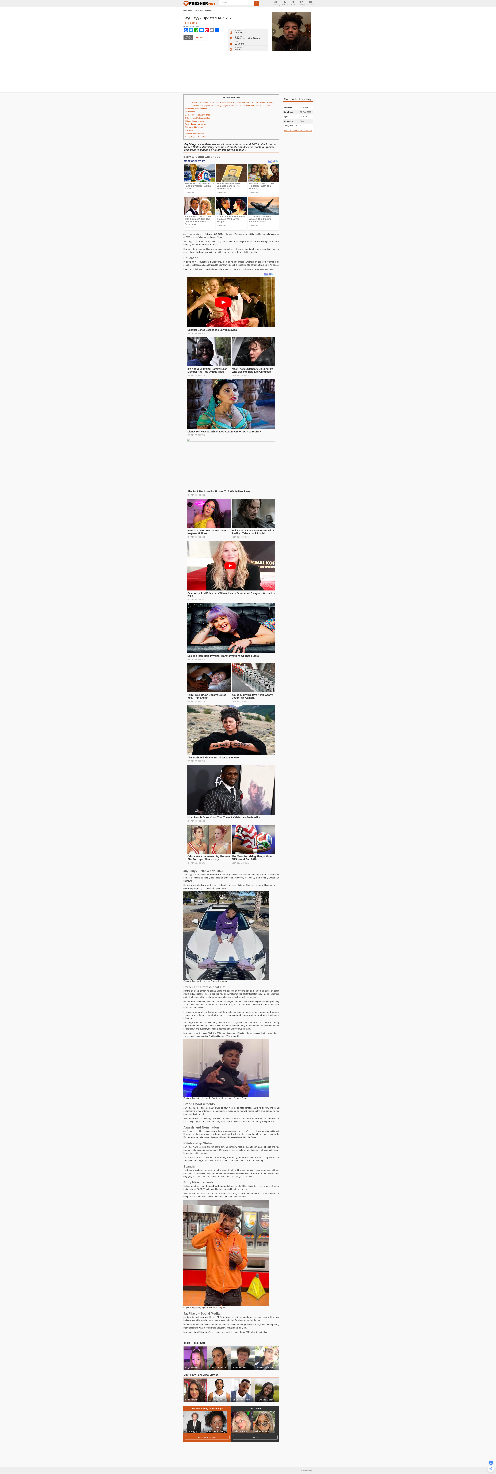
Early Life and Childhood (196, 109)
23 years (239, 44)
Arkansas (240, 38)
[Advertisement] (248, 72)
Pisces (238, 49)
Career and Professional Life (197, 118)
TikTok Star (199, 11)
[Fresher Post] (199, 3)
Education (190, 112)
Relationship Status (194, 127)
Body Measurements (194, 133)
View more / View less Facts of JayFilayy (298, 130)
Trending (302, 5)
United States (253, 38)
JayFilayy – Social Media (196, 136)
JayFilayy (190, 144)
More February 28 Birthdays (207, 1408)
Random (310, 5)
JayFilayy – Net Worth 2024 (197, 115)
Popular (293, 5)
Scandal (189, 130)
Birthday (285, 5)
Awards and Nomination (195, 124)
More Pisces (255, 1408)
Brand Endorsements (194, 121)
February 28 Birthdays (207, 1437)
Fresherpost (187, 11)
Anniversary (276, 5)
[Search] (256, 3)
